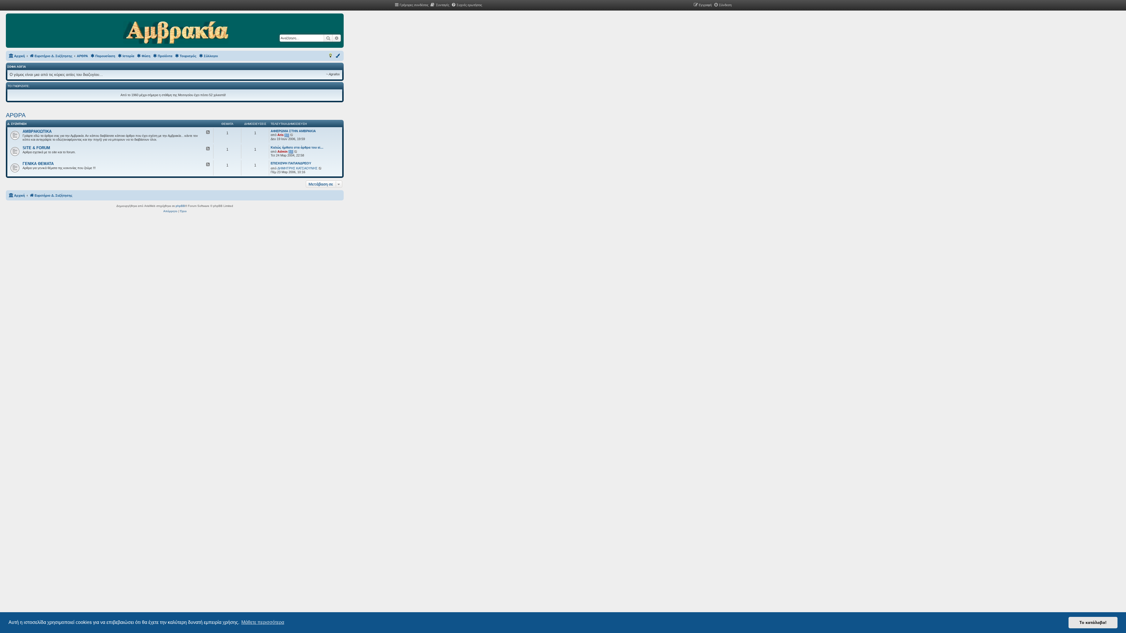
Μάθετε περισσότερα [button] (262, 622)
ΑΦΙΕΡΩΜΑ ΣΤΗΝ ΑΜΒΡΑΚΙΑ (293, 131)
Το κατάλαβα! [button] (1093, 622)
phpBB (180, 205)
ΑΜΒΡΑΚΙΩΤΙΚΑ (37, 131)
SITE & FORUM (36, 148)
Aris (280, 135)
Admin (282, 151)
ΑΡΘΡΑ (16, 115)
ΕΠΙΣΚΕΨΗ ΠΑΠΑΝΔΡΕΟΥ (291, 163)
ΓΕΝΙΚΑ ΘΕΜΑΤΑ (38, 163)
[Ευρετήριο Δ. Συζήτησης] (175, 33)
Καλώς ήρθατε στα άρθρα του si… (297, 147)
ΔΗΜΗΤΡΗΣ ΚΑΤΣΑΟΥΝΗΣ (297, 168)
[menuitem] (439, 4)
